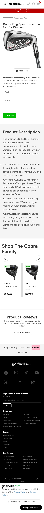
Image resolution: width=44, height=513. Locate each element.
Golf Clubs (26, 465)
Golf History (7, 465)
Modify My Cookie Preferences (24, 502)
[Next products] (39, 259)
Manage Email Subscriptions (12, 426)
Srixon (5, 441)
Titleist (5, 447)
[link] (33, 4)
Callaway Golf (7, 438)
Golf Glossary (7, 459)
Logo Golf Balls (27, 456)
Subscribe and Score (29, 423)
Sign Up (7, 405)
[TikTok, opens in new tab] (26, 373)
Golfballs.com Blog (9, 456)
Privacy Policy (20, 492)
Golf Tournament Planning (31, 420)
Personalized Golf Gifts (30, 462)
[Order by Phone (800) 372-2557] (28, 4)
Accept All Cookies (31, 507)
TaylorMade (6, 444)
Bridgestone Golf (8, 435)
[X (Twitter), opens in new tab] (6, 382)
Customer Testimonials (10, 462)
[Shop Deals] (22, 10)
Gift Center (26, 414)
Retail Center (7, 420)
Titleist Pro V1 (7, 468)
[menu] (5, 3)
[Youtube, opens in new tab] (37, 373)
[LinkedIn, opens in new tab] (19, 382)
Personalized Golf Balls (30, 459)
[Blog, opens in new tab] (33, 382)
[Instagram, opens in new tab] (16, 373)
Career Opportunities (9, 423)
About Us (6, 414)
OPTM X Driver (10, 287)
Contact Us (6, 418)
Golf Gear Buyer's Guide (30, 418)
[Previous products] (5, 259)
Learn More (22, 352)
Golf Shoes (26, 468)
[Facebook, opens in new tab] (6, 373)
